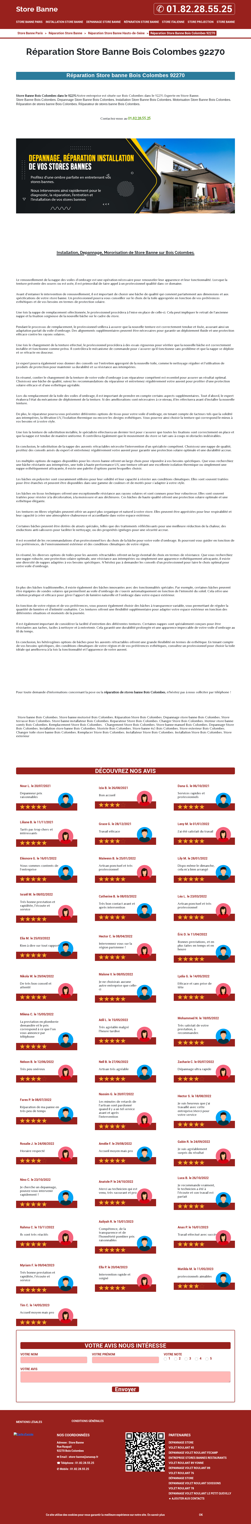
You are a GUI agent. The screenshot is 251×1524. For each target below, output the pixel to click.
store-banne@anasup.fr (83, 1456)
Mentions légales (29, 1422)
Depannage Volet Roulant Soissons (195, 1483)
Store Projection (201, 21)
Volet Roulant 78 (181, 1488)
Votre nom (29, 1354)
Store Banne (226, 21)
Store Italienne (173, 21)
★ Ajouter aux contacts (187, 1498)
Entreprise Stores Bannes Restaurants (198, 1457)
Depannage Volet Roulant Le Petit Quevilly (200, 1493)
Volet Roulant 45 (181, 1447)
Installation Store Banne (64, 21)
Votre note (173, 1354)
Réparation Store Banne (141, 21)
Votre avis (28, 1369)
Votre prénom (103, 1354)
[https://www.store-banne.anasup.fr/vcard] (145, 1452)
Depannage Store (181, 1442)
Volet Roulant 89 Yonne (186, 1462)
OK (201, 1514)
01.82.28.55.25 (84, 1462)
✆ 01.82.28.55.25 (194, 8)
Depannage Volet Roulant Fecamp (193, 1452)
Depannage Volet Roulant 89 (189, 1468)
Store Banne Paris (29, 21)
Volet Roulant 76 (181, 1473)
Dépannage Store (181, 1478)
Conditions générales (88, 1421)
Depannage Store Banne (103, 21)
